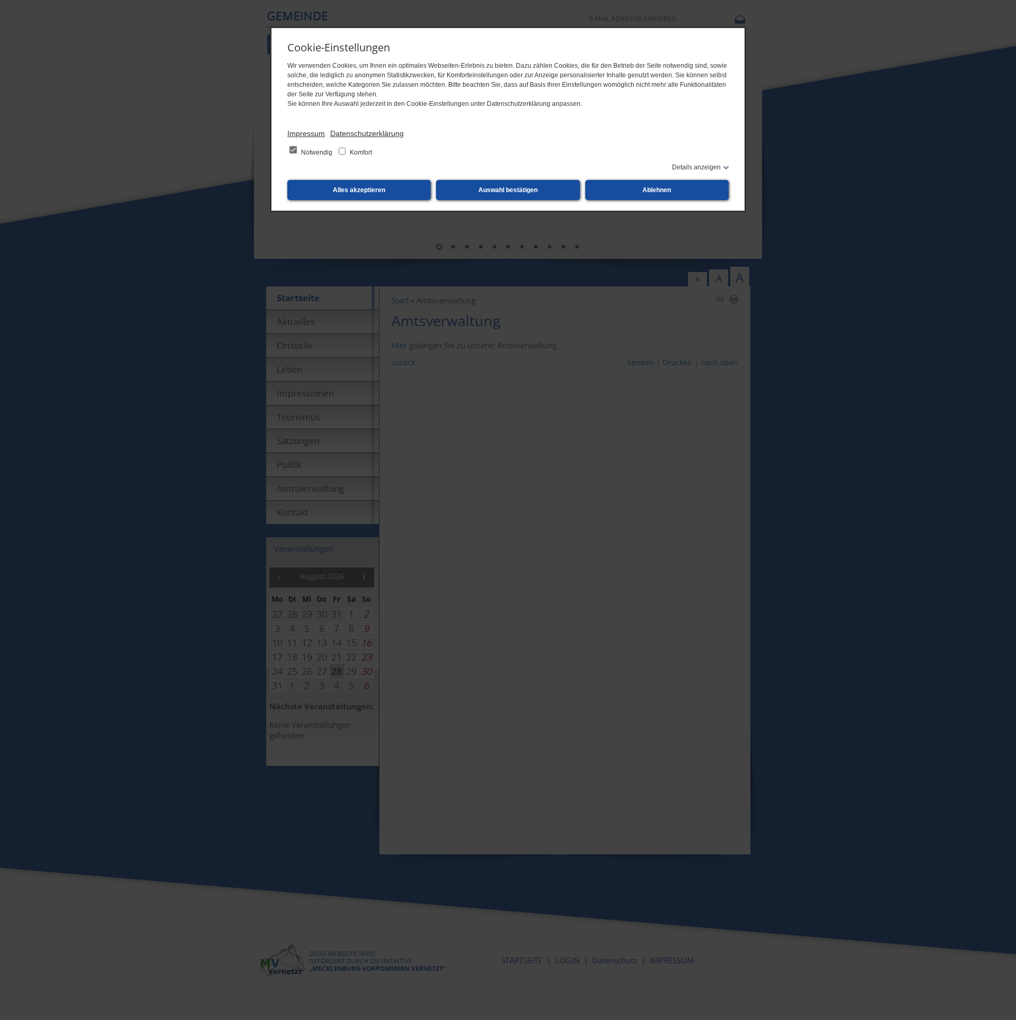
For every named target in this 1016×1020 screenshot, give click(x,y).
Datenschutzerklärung (367, 133)
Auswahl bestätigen (508, 190)
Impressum (306, 133)
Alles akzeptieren (359, 190)
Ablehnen (656, 190)
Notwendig (317, 152)
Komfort (360, 152)
